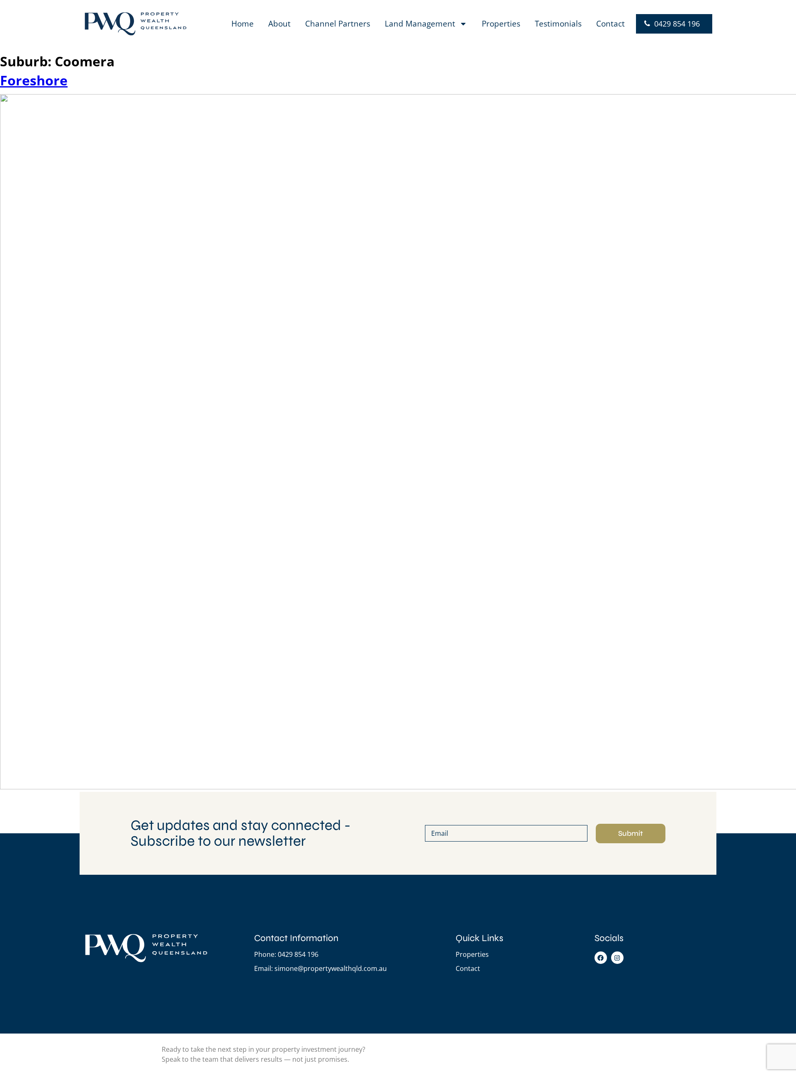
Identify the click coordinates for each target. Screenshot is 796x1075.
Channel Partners (337, 23)
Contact (610, 23)
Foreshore (34, 80)
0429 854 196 (677, 24)
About (279, 23)
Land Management (420, 23)
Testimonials (558, 23)
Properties (501, 23)
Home (242, 23)
